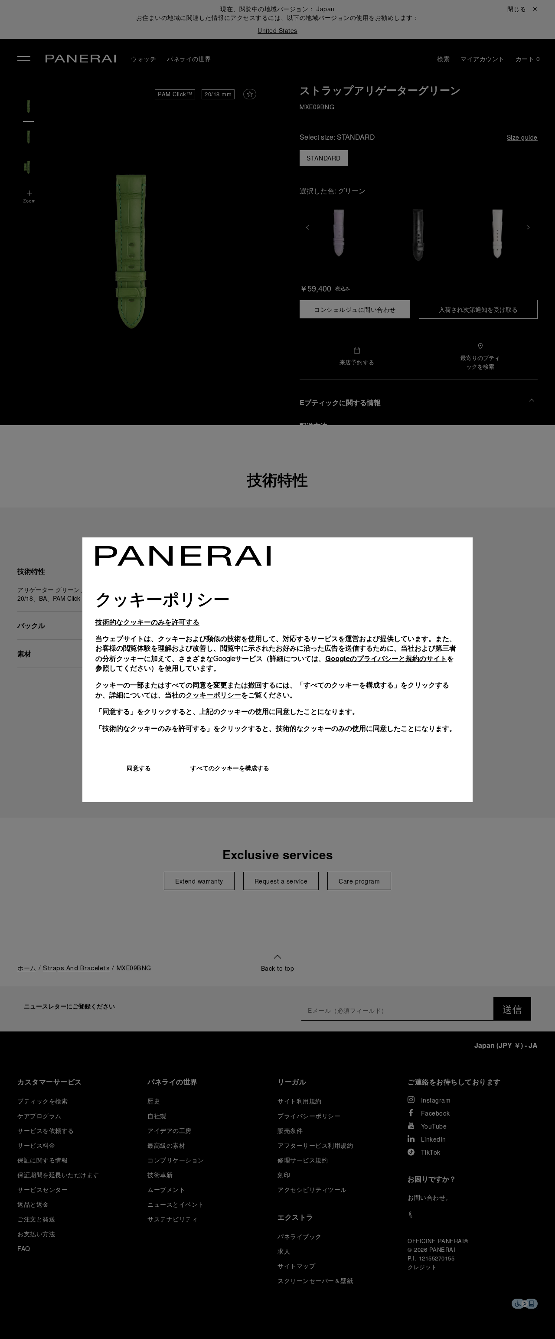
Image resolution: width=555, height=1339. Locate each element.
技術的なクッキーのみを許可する (147, 622)
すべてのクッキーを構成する (229, 768)
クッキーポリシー (213, 695)
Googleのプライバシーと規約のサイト (386, 658)
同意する (139, 768)
